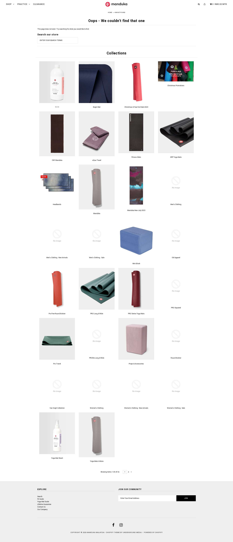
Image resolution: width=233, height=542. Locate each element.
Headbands (57, 204)
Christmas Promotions (175, 86)
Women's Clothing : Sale (176, 408)
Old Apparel (176, 258)
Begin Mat (96, 107)
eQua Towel (96, 160)
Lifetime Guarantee (44, 504)
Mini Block (136, 264)
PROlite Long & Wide (96, 358)
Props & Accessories (136, 364)
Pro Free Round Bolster (57, 314)
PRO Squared (176, 308)
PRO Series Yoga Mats (136, 314)
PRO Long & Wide (96, 314)
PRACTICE (22, 4)
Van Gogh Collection (57, 408)
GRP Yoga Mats (176, 157)
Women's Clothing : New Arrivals (136, 408)
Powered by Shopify (153, 532)
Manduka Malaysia (95, 532)
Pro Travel (57, 364)
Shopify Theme (113, 532)
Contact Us (41, 507)
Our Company (42, 509)
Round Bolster (176, 358)
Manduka (96, 213)
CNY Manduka (57, 160)
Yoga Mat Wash (57, 458)
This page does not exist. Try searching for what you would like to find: (63, 29)
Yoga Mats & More (96, 461)
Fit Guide (40, 499)
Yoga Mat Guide (43, 502)
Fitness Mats (136, 157)
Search (39, 496)
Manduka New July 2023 (136, 210)
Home (110, 12)
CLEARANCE (39, 4)
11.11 (57, 107)
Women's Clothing (96, 408)
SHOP (9, 4)
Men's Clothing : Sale (96, 258)
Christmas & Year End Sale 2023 (136, 107)
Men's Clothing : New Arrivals (57, 258)
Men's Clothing (175, 204)
